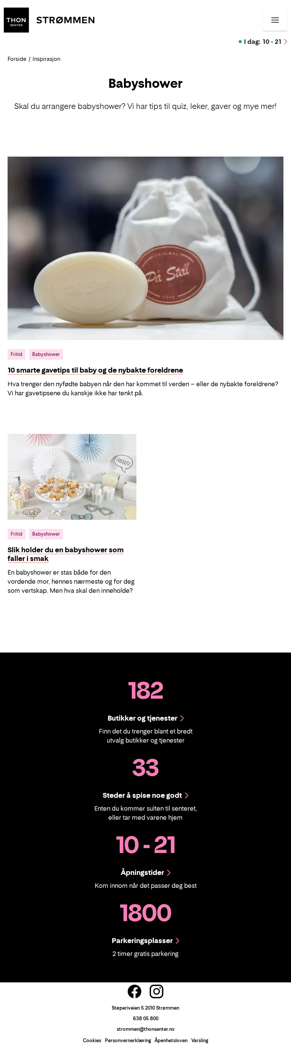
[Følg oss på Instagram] (156, 991)
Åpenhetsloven (171, 1040)
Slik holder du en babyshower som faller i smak (66, 554)
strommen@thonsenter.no (146, 1029)
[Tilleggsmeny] (275, 20)
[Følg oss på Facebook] (134, 991)
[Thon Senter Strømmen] (49, 19)
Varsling (199, 1040)
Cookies (92, 1040)
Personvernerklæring (128, 1040)
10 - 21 (263, 41)
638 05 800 (145, 1018)
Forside (17, 59)
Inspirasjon (46, 59)
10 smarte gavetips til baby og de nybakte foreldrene (95, 370)
